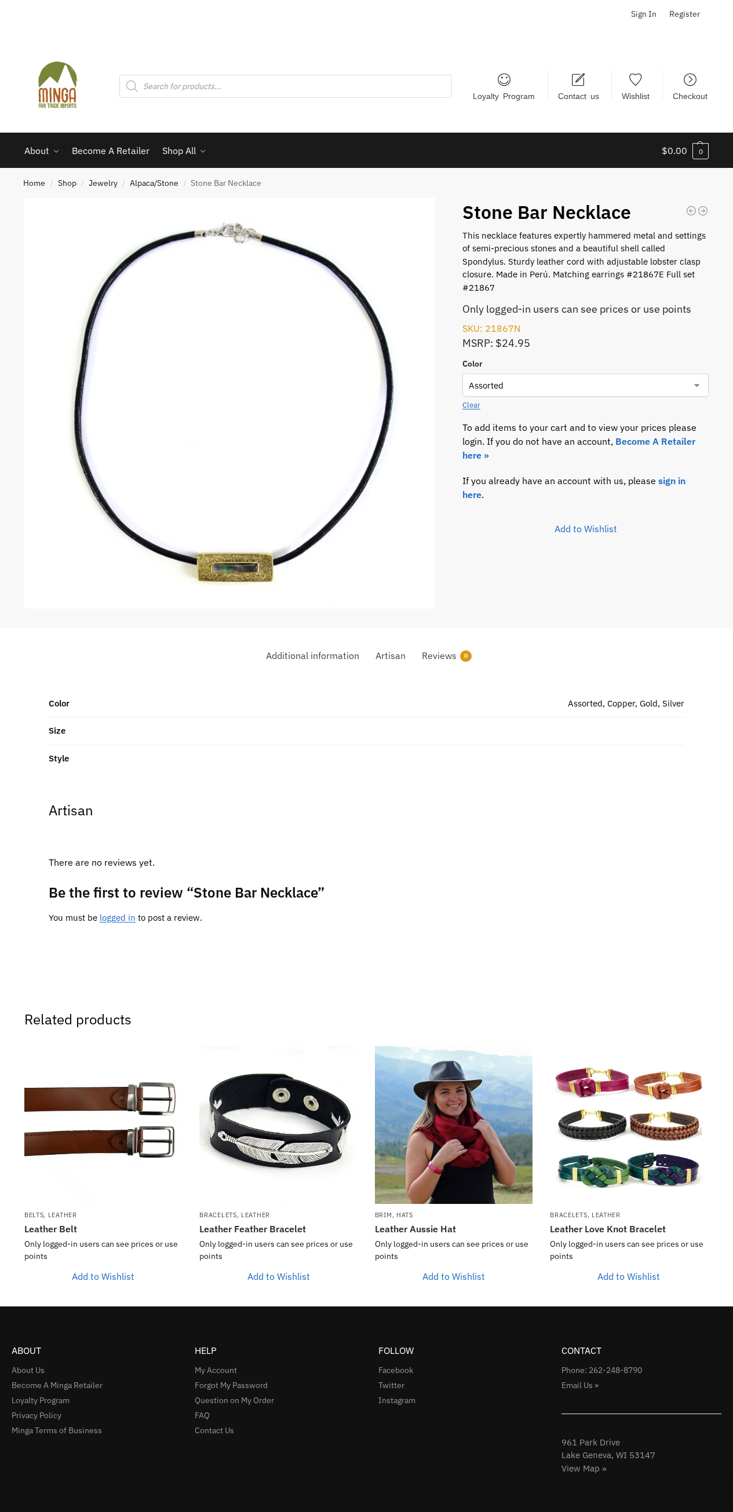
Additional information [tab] (312, 655)
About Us (28, 1370)
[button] (685, 150)
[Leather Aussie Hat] (454, 1124)
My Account (216, 1370)
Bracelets (217, 1215)
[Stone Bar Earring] (703, 211)
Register (684, 14)
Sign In (644, 14)
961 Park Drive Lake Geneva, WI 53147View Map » (608, 1455)
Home (34, 183)
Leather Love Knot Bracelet (608, 1229)
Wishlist (636, 95)
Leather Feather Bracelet (252, 1229)
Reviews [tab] (445, 655)
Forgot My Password (231, 1385)
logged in (118, 917)
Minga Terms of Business (57, 1430)
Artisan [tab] (390, 655)
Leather (62, 1215)
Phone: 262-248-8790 (601, 1370)
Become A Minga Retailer (57, 1385)
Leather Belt (50, 1229)
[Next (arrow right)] (712, 756)
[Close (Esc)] (720, 12)
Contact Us (214, 1430)
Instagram (396, 1400)
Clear (471, 405)
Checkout (690, 95)
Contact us (578, 95)
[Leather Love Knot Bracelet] (629, 1124)
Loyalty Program (504, 95)
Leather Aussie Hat (415, 1229)
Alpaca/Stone (154, 183)
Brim (383, 1215)
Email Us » (580, 1385)
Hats (404, 1215)
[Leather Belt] (103, 1124)
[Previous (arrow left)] (20, 756)
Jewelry (103, 183)
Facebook (395, 1370)
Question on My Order (234, 1400)
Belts (34, 1215)
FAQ (202, 1415)
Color (472, 363)
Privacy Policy (36, 1415)
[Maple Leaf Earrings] (691, 211)
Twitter (391, 1385)
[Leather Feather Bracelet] (278, 1124)
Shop (67, 183)
